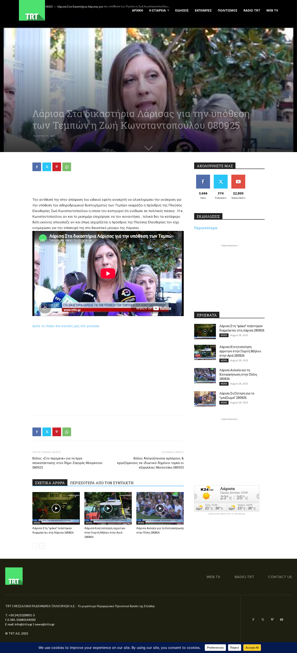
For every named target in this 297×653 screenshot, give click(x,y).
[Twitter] (46, 166)
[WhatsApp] (66, 166)
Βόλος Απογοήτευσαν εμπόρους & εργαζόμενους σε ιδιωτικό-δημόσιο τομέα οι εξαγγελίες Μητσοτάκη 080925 (150, 462)
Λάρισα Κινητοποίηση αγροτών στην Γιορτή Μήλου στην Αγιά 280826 (104, 533)
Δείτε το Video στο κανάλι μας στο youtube (65, 326)
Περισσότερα (205, 227)
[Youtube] (281, 619)
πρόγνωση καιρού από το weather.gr (227, 514)
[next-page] (42, 545)
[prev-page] (35, 545)
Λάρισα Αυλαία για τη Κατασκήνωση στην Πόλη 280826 (238, 374)
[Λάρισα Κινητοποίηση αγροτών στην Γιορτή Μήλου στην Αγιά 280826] (108, 508)
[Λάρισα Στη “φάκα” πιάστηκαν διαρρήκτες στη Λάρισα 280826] (56, 508)
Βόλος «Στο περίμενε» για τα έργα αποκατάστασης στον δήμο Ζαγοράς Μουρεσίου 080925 (67, 462)
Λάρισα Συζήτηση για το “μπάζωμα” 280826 (236, 395)
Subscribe (238, 176)
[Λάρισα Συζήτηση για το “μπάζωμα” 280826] (205, 398)
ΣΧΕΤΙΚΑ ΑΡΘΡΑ (50, 483)
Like (202, 176)
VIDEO (37, 522)
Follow (220, 176)
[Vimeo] (272, 619)
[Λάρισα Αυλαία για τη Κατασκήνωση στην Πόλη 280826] (160, 508)
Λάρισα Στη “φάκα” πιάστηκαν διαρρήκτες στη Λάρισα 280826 (241, 328)
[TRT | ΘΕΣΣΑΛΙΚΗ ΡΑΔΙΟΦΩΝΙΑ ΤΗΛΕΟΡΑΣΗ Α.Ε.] (58, 10)
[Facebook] (36, 166)
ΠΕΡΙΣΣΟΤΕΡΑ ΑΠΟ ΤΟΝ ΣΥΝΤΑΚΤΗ (101, 483)
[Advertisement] (108, 185)
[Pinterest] (56, 166)
